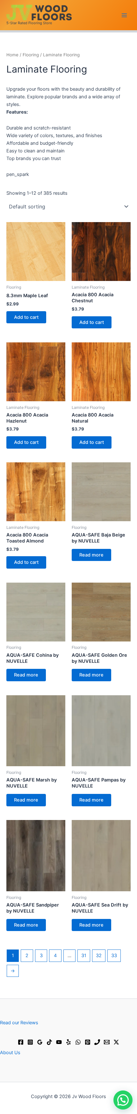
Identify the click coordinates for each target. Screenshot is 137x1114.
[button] (123, 1100)
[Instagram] (30, 1042)
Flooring (31, 54)
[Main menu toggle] (124, 15)
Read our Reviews (19, 1023)
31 (83, 955)
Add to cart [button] (26, 317)
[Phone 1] (97, 1042)
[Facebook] (21, 1042)
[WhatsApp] (78, 1042)
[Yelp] (68, 1042)
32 (99, 955)
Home (12, 54)
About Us (10, 1052)
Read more (91, 555)
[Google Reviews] (40, 1042)
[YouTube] (59, 1042)
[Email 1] (107, 1042)
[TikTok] (49, 1042)
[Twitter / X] (116, 1042)
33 (114, 955)
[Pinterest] (87, 1042)
